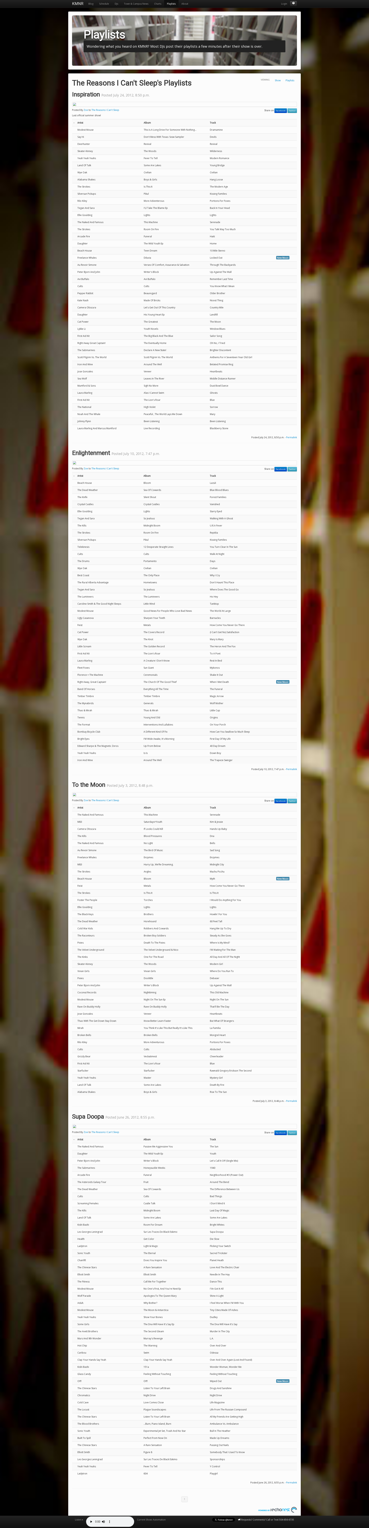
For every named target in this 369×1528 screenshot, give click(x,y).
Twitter (292, 110)
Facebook (281, 110)
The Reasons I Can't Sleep (105, 110)
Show (278, 80)
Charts (157, 3)
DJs (116, 3)
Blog (90, 3)
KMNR (77, 3)
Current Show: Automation (151, 1519)
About (184, 3)
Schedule (104, 3)
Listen (78, 1519)
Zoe (86, 110)
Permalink (291, 437)
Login (284, 3)
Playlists (171, 3)
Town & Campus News (136, 3)
